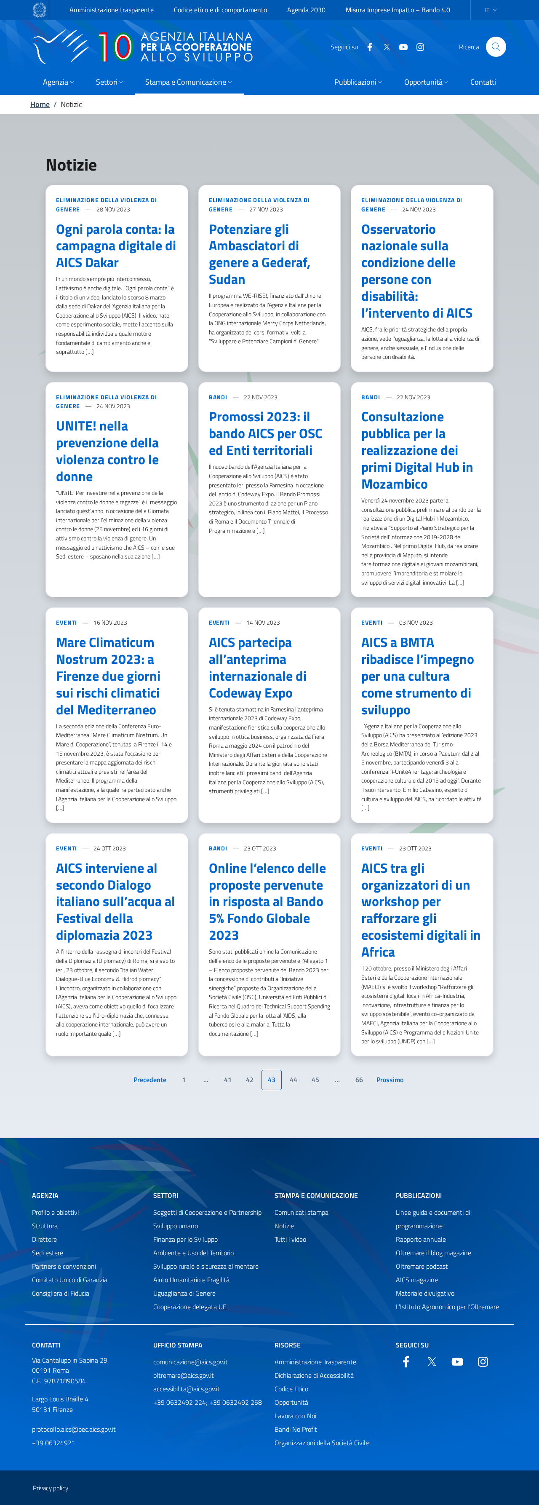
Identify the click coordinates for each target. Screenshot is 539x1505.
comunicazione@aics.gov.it (190, 1362)
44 (293, 1080)
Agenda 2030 (306, 10)
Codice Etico (291, 1389)
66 (359, 1080)
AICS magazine (417, 1280)
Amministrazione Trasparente (315, 1362)
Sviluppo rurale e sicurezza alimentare (206, 1266)
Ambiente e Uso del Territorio (193, 1253)
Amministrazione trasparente (111, 10)
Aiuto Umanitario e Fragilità (191, 1280)
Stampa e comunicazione (316, 1195)
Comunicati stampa (301, 1212)
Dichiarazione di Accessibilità (314, 1375)
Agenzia (45, 1195)
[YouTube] (400, 46)
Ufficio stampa (178, 1345)
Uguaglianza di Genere (184, 1293)
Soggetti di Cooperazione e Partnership (207, 1212)
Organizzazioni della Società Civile (322, 1443)
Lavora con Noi (295, 1416)
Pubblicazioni (419, 1195)
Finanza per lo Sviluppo (185, 1239)
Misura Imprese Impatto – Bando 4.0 (398, 10)
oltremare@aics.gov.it (183, 1375)
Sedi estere (47, 1253)
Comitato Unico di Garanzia (69, 1280)
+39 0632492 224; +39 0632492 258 (207, 1402)
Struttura (45, 1226)
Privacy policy (50, 1488)
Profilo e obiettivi (55, 1212)
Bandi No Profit (296, 1429)
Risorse (288, 1345)
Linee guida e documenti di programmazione (433, 1219)
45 (315, 1080)
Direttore (44, 1239)
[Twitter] (383, 46)
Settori (165, 1195)
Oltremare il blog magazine (433, 1253)
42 (249, 1080)
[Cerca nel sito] (496, 47)
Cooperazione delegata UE (190, 1307)
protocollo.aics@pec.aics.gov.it (74, 1429)
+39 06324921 (53, 1443)
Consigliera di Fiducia (60, 1293)
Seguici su (412, 1345)
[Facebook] (366, 46)
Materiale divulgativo (425, 1293)
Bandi (219, 397)
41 (228, 1080)
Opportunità (291, 1402)
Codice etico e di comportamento (220, 10)
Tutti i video (290, 1239)
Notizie (284, 1226)
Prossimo (392, 1082)
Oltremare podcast (422, 1266)
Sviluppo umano (175, 1226)
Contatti (46, 1345)
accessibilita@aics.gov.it (186, 1389)
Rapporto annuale (421, 1239)
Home (40, 104)
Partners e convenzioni (64, 1266)
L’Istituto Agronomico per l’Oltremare (447, 1307)
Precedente (151, 1082)
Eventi (67, 622)
